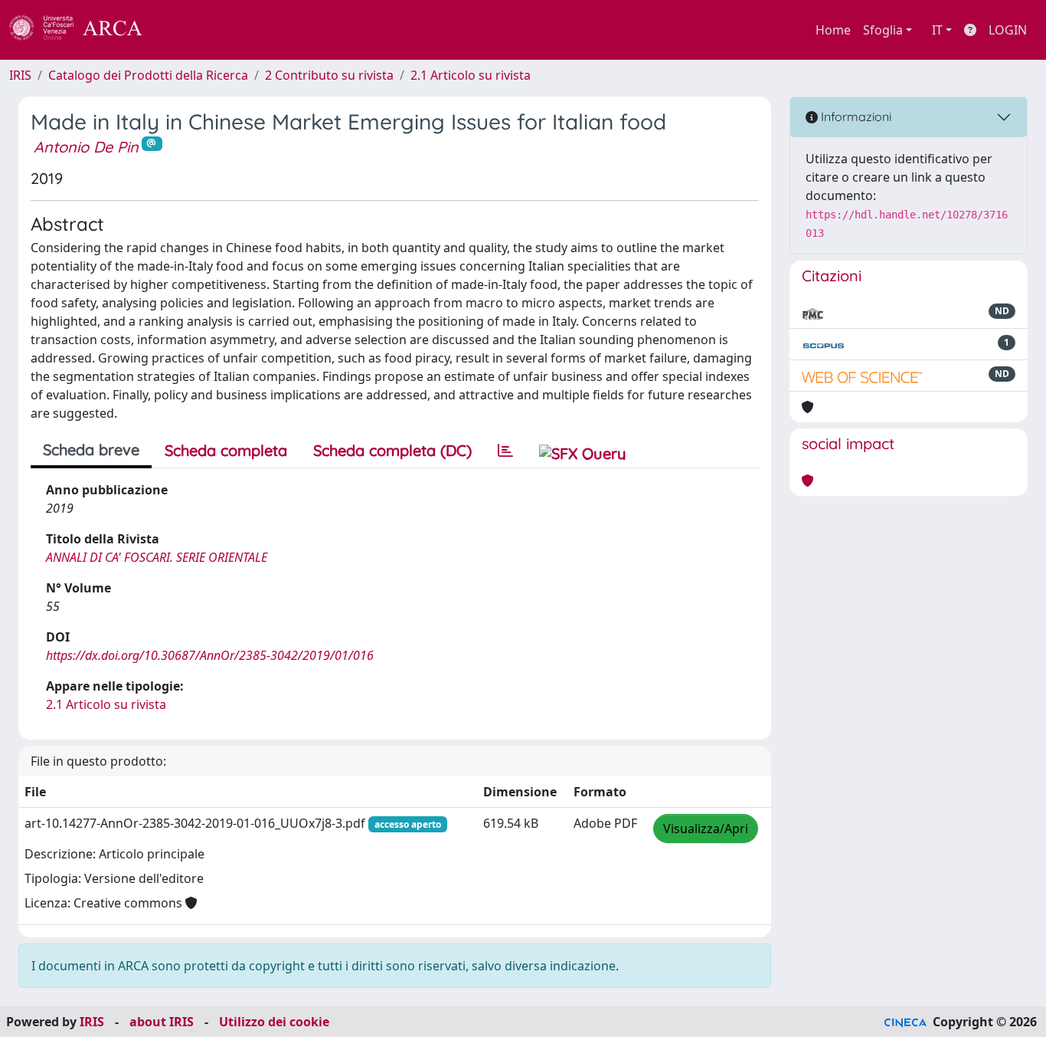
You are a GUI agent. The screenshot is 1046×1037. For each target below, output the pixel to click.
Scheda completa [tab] (226, 450)
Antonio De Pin (86, 146)
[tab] (505, 451)
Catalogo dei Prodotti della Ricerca (148, 75)
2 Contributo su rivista (329, 75)
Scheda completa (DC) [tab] (392, 450)
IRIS (20, 75)
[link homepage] (84, 30)
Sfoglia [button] (883, 29)
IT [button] (937, 29)
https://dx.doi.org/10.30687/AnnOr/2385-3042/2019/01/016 (210, 655)
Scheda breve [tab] (91, 449)
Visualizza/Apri (705, 828)
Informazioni (854, 116)
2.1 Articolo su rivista (470, 75)
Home (833, 29)
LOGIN (1008, 29)
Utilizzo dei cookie (274, 1021)
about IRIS (161, 1021)
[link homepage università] (184, 30)
